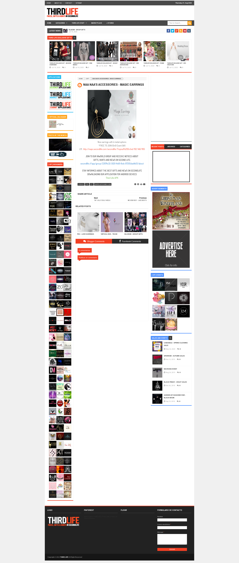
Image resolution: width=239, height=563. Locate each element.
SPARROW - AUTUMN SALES (174, 356)
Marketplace (96, 23)
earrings (81, 184)
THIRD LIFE (64, 557)
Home (49, 3)
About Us (58, 3)
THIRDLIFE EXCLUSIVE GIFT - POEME (154, 63)
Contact (68, 3)
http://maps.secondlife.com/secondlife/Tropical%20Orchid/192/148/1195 (114, 149)
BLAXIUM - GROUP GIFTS (77, 30)
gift (87, 78)
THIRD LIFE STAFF (78, 23)
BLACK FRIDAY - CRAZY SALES (175, 382)
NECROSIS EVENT (170, 369)
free (87, 184)
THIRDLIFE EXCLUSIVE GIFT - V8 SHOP (107, 63)
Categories (60, 23)
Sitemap (79, 3)
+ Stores (110, 23)
